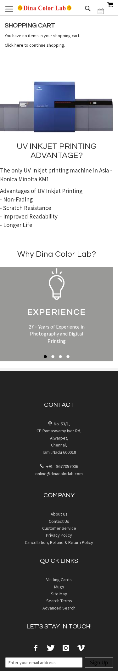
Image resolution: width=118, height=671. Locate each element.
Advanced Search (59, 608)
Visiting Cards (59, 579)
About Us (59, 514)
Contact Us (59, 521)
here (18, 45)
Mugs (59, 587)
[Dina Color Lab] (44, 8)
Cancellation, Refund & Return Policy (59, 542)
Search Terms (59, 601)
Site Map (59, 594)
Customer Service (59, 528)
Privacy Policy (59, 535)
